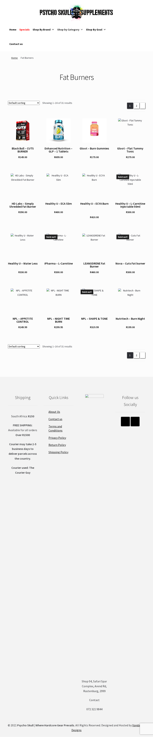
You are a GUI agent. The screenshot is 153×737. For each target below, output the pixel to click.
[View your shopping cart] (123, 22)
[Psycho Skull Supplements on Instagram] (125, 421)
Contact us (16, 44)
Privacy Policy (57, 438)
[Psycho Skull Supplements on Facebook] (135, 421)
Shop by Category (68, 29)
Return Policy (57, 445)
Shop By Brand (42, 29)
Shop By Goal (94, 29)
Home (12, 29)
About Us (54, 412)
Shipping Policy (58, 452)
